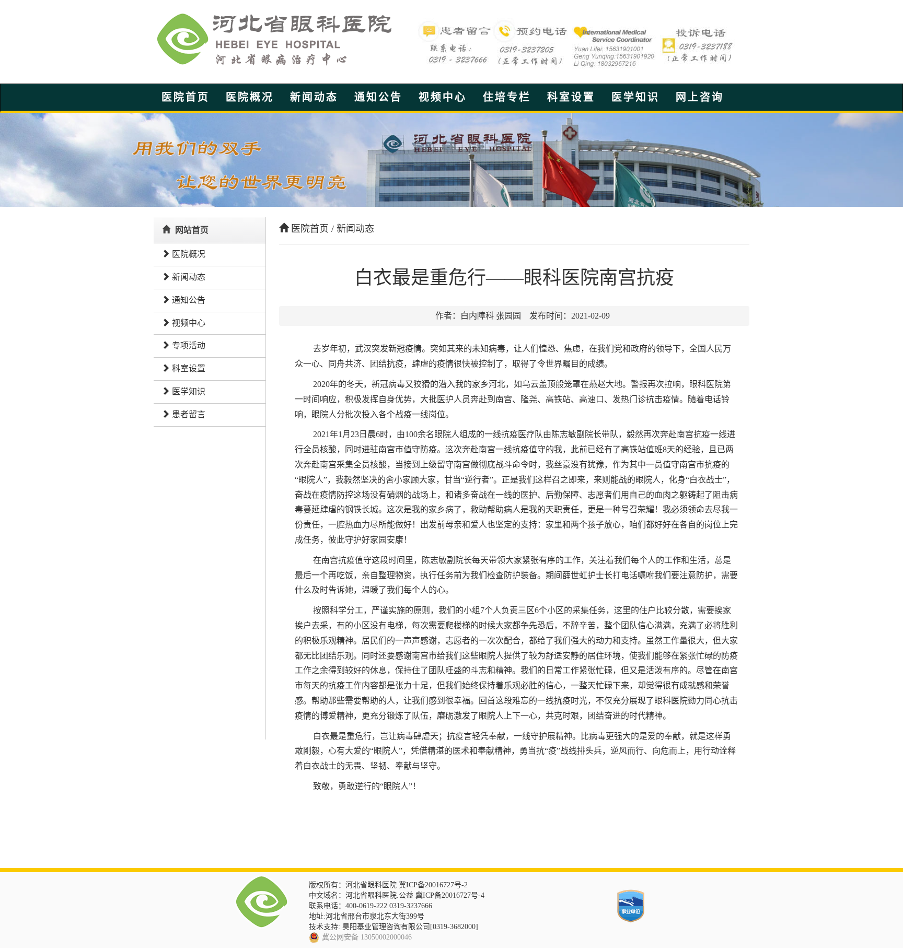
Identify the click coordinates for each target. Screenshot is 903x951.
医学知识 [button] (635, 97)
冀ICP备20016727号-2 (433, 885)
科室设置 (571, 97)
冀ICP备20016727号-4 (449, 895)
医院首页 (185, 97)
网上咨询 (700, 97)
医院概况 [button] (250, 97)
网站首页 (189, 230)
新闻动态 (314, 97)
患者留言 (187, 414)
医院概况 (187, 254)
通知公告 (378, 97)
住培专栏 (507, 97)
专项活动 (187, 345)
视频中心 (443, 97)
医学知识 (187, 391)
